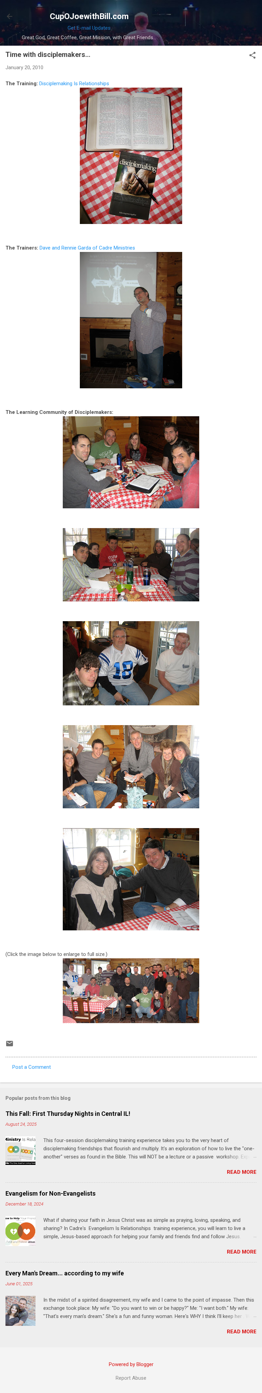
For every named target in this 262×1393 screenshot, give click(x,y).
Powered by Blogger (131, 1364)
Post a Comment (31, 1067)
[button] (252, 56)
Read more (242, 1172)
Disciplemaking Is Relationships (74, 83)
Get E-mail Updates (89, 28)
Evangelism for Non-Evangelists (50, 1193)
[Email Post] (9, 1046)
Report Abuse (131, 1378)
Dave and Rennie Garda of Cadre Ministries (87, 248)
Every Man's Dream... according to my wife (64, 1273)
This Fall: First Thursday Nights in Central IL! (67, 1113)
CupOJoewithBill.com (89, 16)
